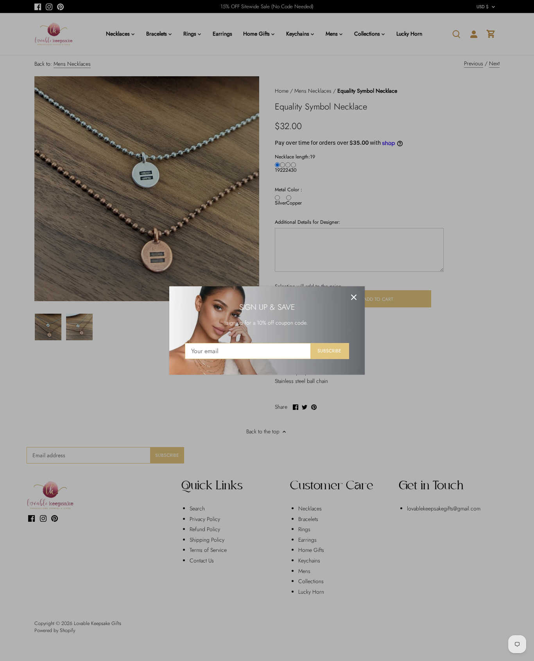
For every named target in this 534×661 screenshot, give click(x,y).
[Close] (353, 297)
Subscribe (329, 350)
